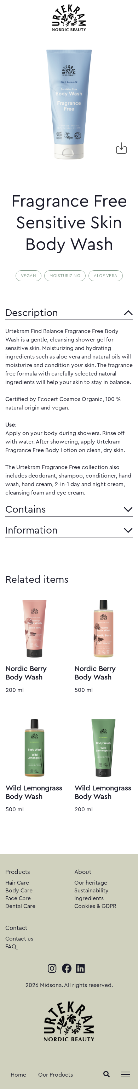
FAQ (10, 946)
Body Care (19, 890)
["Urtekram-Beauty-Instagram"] (55, 969)
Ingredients (89, 898)
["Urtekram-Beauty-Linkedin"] (83, 969)
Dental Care (20, 906)
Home (18, 1075)
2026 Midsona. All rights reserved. (69, 985)
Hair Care (17, 883)
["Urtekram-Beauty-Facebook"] (69, 969)
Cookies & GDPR (95, 906)
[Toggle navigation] (125, 1074)
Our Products (55, 1075)
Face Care (18, 898)
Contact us (19, 939)
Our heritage (90, 883)
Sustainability (91, 890)
